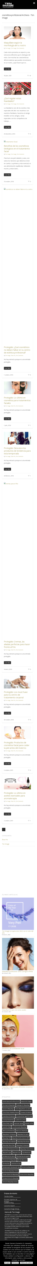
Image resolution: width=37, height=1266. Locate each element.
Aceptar (7, 1263)
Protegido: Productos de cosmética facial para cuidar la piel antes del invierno (16, 745)
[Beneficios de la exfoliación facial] (18, 1031)
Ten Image (7, 48)
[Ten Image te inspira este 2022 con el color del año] (18, 914)
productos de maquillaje (9, 1160)
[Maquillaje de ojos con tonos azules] (18, 992)
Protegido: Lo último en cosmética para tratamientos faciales (17, 400)
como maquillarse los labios (23, 1109)
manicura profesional (8, 1130)
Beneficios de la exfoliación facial (13, 1048)
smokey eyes (6, 1163)
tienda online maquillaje (27, 1174)
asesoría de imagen (26, 1101)
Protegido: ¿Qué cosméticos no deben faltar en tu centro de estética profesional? (17, 350)
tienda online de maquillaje (10, 1174)
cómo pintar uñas (7, 1123)
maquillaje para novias (23, 1141)
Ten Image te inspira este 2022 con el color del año (17, 932)
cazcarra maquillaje (8, 1109)
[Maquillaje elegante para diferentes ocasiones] (18, 1069)
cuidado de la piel (20, 1119)
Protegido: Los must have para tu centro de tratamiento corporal (15, 695)
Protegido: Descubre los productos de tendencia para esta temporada (17, 451)
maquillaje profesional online (11, 1149)
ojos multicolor (26, 1152)
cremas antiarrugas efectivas (24, 1116)
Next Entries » (3, 829)
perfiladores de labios (9, 1156)
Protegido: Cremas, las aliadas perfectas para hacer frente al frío (17, 644)
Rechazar (15, 1263)
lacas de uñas (6, 1127)
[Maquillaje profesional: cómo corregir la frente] (18, 954)
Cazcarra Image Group (11, 1209)
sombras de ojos (16, 1163)
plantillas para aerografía (23, 1156)
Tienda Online (8, 1196)
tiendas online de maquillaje (11, 1178)
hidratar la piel (29, 1123)
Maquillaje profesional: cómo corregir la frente (17, 971)
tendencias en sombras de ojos (11, 1167)
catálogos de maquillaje (23, 1105)
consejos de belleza (26, 1112)
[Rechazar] (34, 1253)
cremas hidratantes (8, 1119)
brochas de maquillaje (9, 1105)
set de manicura (22, 1160)
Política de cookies (26, 1263)
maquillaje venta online (27, 1149)
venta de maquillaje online (10, 1181)
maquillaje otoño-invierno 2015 (20, 1138)
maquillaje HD (6, 1138)
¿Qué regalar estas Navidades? (12, 99)
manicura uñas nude (21, 1130)
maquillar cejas (7, 1152)
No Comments (20, 48)
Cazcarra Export (9, 1206)
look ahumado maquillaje (19, 1127)
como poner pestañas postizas (11, 1112)
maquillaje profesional (23, 1145)
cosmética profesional (9, 1116)
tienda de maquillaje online (10, 1171)
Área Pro (13, 355)
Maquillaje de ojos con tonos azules (14, 1010)
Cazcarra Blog (8, 1203)
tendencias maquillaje (28, 1167)
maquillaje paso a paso (9, 1145)
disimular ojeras (18, 1123)
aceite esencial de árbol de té (11, 1101)
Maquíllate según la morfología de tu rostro (15, 44)
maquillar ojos (17, 1152)
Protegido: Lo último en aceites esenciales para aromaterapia (15, 796)
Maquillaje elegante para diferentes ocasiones (17, 1087)
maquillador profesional (9, 1134)
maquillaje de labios (23, 1134)
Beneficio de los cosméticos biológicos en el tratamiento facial (17, 148)
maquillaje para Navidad (9, 1141)
